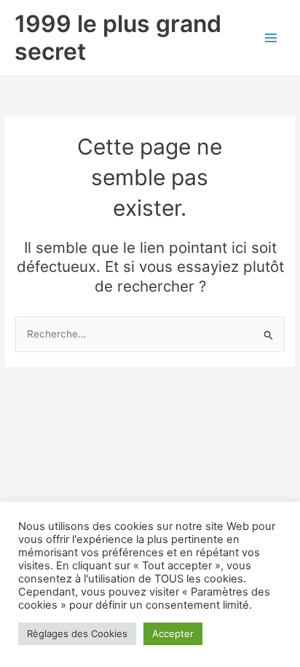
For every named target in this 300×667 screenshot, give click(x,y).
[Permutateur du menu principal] (271, 37)
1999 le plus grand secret (118, 37)
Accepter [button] (173, 633)
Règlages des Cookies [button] (77, 633)
